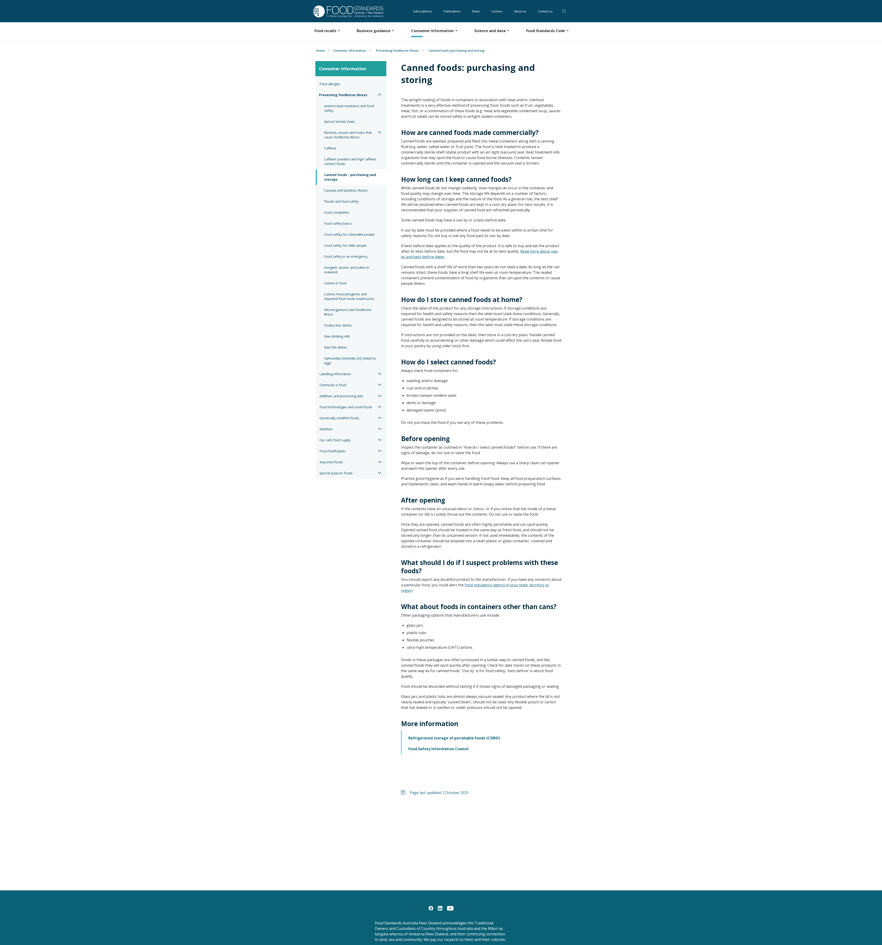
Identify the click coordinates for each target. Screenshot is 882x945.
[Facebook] (431, 908)
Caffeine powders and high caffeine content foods (350, 161)
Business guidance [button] (373, 30)
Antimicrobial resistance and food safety (349, 108)
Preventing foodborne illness (397, 50)
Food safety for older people (345, 245)
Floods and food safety (341, 201)
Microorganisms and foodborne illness (348, 312)
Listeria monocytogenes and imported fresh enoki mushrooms (349, 296)
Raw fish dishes (335, 347)
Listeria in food (335, 283)
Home (320, 50)
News (476, 11)
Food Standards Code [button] (545, 30)
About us (520, 11)
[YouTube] (450, 908)
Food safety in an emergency (346, 256)
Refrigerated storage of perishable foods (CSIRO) (454, 738)
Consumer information (349, 50)
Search (564, 11)
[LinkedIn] (440, 908)
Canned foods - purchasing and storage (350, 177)
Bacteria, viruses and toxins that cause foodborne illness (348, 134)
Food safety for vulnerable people (349, 234)
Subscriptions (422, 11)
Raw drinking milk (337, 336)
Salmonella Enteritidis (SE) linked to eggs (350, 360)
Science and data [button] (490, 30)
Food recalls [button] (325, 30)
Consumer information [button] (432, 30)
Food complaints (336, 212)
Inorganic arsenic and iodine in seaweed (347, 269)
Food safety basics (338, 223)
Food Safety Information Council (438, 748)
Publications (452, 11)
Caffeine (330, 148)
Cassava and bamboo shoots (346, 190)
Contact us (545, 11)
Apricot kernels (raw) (339, 121)
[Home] (343, 11)
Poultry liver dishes (338, 325)
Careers (497, 11)
